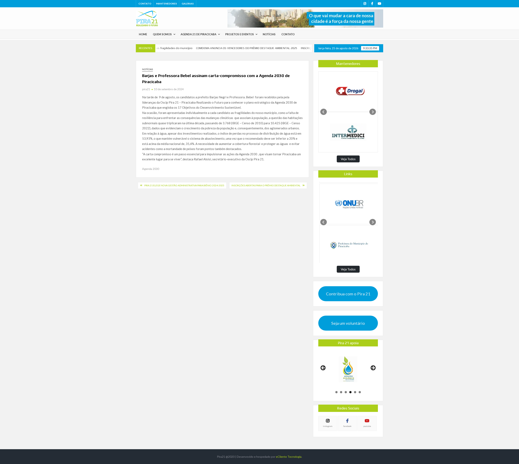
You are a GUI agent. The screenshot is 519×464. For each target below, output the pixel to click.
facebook (347, 426)
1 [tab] (336, 392)
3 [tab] (346, 392)
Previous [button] (323, 368)
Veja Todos (348, 159)
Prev (323, 112)
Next (372, 112)
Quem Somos (162, 34)
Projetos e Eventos (239, 34)
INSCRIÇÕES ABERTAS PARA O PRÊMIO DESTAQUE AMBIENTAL (266, 185)
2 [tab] (341, 392)
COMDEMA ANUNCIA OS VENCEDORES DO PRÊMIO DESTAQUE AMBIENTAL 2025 (235, 48)
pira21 (146, 89)
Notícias (269, 34)
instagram (327, 426)
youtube (367, 426)
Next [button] (373, 368)
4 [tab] (350, 392)
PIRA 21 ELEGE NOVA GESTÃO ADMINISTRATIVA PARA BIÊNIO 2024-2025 (184, 185)
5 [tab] (355, 392)
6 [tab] (360, 392)
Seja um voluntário (348, 323)
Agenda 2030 (150, 168)
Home (143, 34)
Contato (144, 3)
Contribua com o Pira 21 (348, 293)
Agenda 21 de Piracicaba (198, 34)
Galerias (188, 3)
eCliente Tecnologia (288, 456)
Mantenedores (166, 3)
